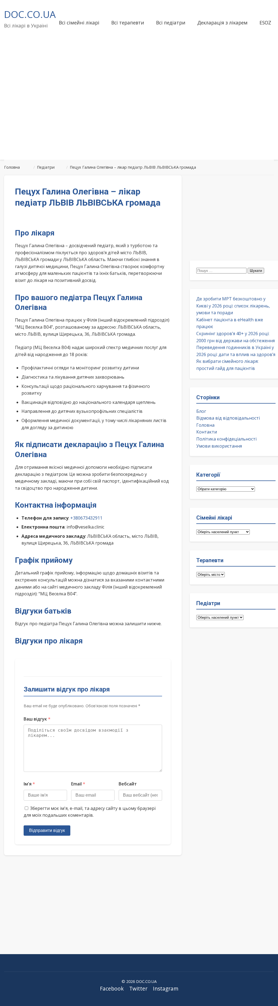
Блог (201, 411)
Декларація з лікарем (222, 22)
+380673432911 (86, 518)
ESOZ (265, 22)
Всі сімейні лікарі (79, 22)
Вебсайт (128, 784)
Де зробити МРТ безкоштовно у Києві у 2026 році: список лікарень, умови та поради (233, 306)
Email (78, 784)
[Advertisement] (139, 112)
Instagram (165, 988)
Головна (205, 425)
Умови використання (219, 446)
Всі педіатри (170, 22)
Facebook (112, 988)
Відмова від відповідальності (228, 418)
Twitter (138, 988)
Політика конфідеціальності (226, 439)
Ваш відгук (37, 719)
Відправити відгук (47, 830)
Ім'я (29, 784)
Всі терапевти (127, 22)
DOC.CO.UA (30, 14)
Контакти (206, 432)
